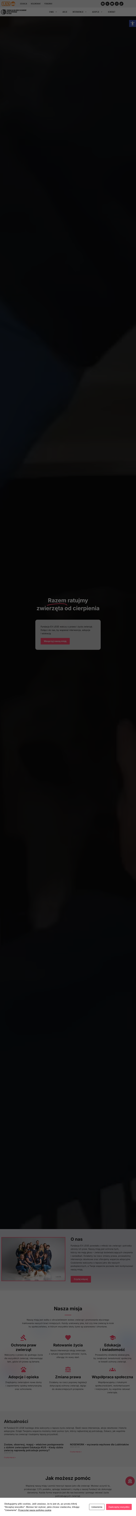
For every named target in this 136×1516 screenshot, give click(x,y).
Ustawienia (96, 1507)
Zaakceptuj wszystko (118, 1507)
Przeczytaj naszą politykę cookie (34, 1510)
